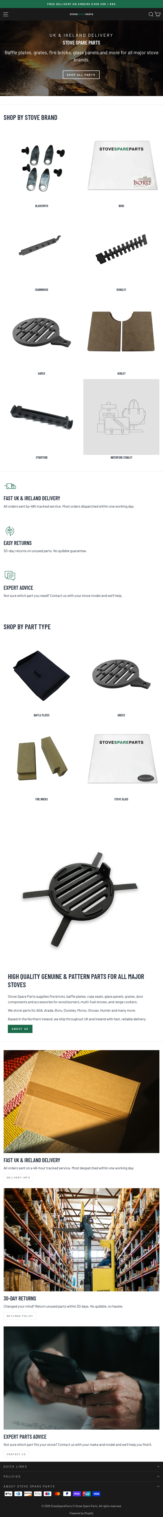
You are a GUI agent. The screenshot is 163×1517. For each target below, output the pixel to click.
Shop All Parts (81, 74)
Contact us (16, 1454)
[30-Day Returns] (81, 1239)
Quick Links (15, 1466)
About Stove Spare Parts (29, 1486)
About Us (20, 1028)
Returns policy (20, 1315)
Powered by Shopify (81, 1513)
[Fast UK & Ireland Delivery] (81, 1101)
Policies (12, 1476)
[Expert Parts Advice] (81, 1378)
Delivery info (18, 1177)
